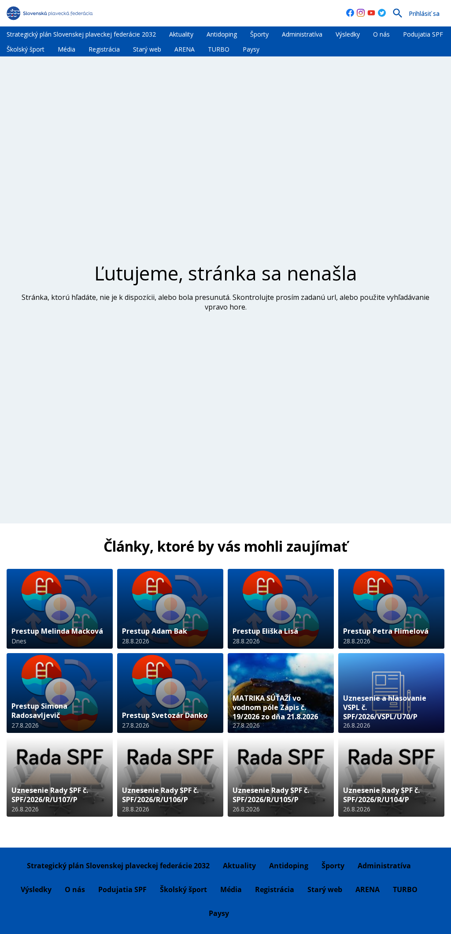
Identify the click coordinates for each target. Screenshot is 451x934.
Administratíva (302, 34)
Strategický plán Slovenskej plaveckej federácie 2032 (81, 34)
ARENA (184, 49)
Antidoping (222, 34)
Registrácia (104, 49)
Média (66, 49)
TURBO (218, 49)
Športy (259, 34)
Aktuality (181, 34)
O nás (381, 34)
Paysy (251, 49)
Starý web (147, 49)
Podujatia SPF (423, 34)
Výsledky (348, 34)
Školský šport (25, 49)
